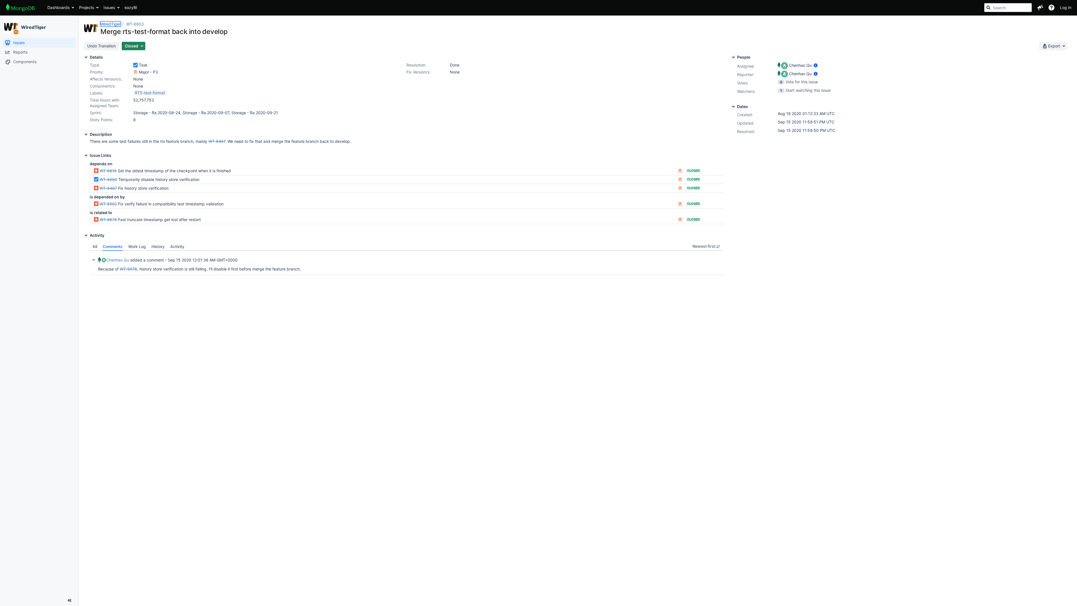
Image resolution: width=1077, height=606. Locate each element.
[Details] (86, 57)
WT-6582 (108, 203)
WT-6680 (108, 179)
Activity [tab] (177, 246)
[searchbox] (1008, 7)
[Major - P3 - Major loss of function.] (135, 72)
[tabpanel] (406, 263)
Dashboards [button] (58, 7)
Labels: (96, 93)
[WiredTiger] (11, 26)
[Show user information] (815, 65)
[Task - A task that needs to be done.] (135, 65)
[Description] (86, 134)
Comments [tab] (113, 246)
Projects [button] (86, 7)
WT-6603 (135, 24)
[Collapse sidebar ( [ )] (69, 600)
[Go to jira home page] (21, 7)
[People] (733, 57)
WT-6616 (108, 170)
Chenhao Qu (117, 260)
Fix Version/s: (418, 72)
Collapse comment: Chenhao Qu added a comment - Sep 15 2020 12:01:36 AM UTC (93, 260)
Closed (693, 171)
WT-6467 (108, 188)
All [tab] (95, 246)
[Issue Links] (86, 155)
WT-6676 (108, 219)
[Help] (1051, 7)
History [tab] (158, 246)
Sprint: (96, 112)
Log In (1065, 7)
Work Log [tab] (137, 246)
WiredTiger (33, 27)
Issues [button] (109, 7)
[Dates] (733, 107)
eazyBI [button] (131, 7)
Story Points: (101, 119)
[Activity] (86, 235)
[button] (1040, 7)
